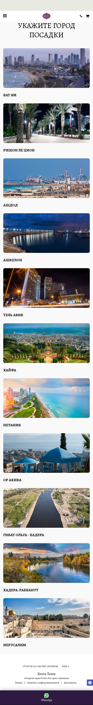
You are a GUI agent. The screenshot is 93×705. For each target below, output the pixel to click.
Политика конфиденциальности (43, 682)
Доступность (70, 682)
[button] (4, 15)
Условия (18, 682)
